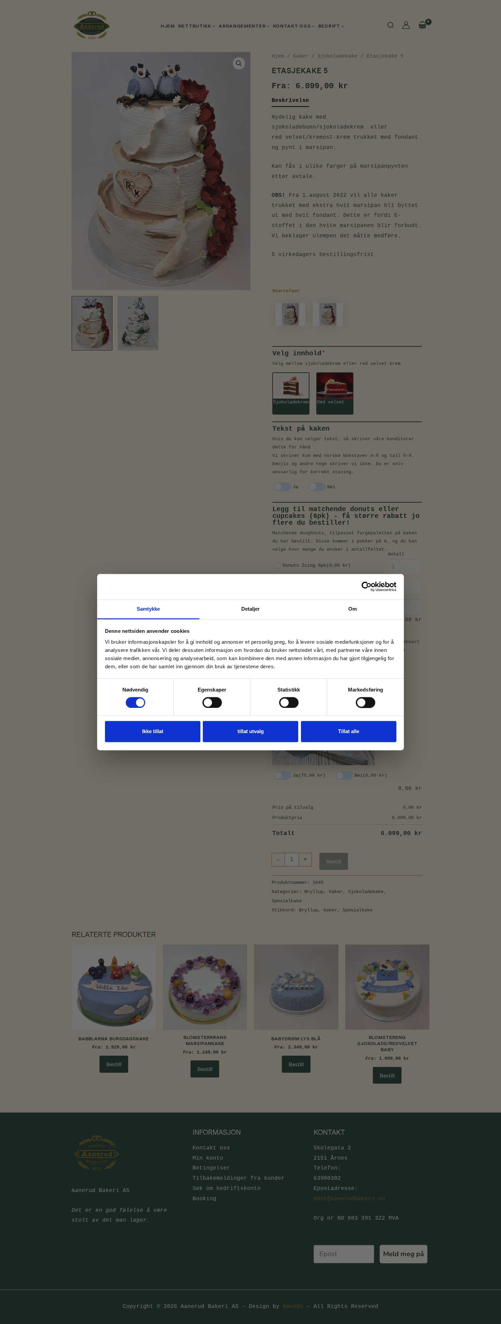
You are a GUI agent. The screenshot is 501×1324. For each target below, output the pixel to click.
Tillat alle (348, 731)
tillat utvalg (251, 731)
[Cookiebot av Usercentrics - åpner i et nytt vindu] (366, 586)
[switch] (212, 702)
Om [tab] (352, 609)
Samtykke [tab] (148, 609)
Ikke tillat (152, 731)
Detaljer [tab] (250, 609)
